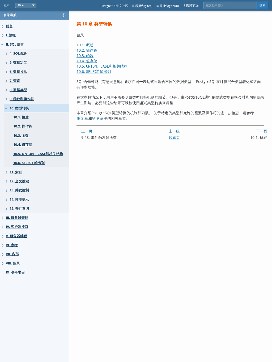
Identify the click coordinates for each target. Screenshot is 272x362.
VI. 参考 (12, 245)
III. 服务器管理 (17, 217)
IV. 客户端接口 (17, 226)
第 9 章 (98, 118)
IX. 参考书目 (15, 272)
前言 (9, 26)
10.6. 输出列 (93, 71)
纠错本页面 (191, 5)
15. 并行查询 (19, 208)
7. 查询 (15, 80)
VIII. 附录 (13, 263)
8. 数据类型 (18, 90)
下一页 (261, 131)
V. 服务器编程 (16, 236)
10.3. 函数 (21, 135)
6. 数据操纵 (18, 71)
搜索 (262, 5)
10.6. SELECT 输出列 (29, 163)
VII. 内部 (12, 254)
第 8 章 (82, 118)
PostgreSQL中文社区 (114, 6)
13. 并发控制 (19, 190)
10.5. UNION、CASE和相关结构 (38, 154)
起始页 (174, 137)
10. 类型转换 (19, 108)
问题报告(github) (167, 6)
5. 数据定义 (18, 62)
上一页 (86, 131)
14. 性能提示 (19, 199)
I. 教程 (11, 35)
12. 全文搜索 (19, 181)
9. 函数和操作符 (22, 99)
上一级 (174, 131)
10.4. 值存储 (22, 144)
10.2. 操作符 (22, 126)
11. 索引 (16, 172)
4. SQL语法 (18, 53)
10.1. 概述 (21, 117)
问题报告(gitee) (142, 6)
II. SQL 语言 (15, 44)
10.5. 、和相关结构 (102, 66)
